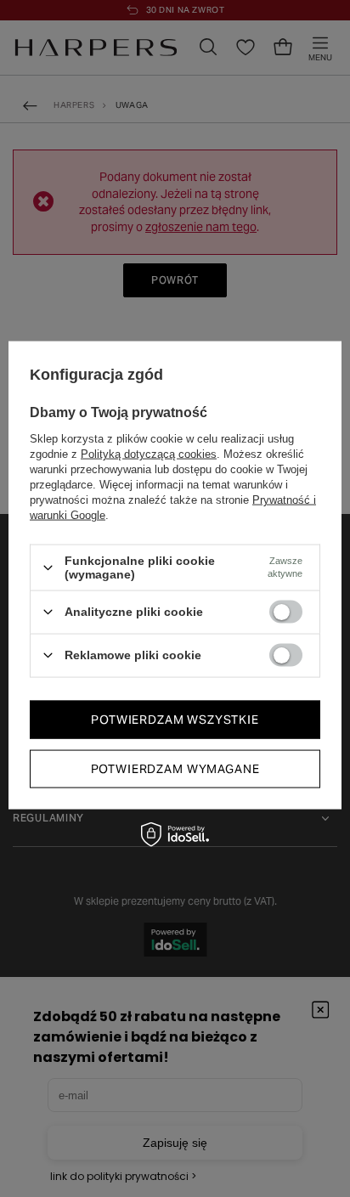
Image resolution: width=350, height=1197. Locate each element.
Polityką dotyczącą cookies (149, 454)
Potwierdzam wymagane (175, 768)
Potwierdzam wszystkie (175, 719)
